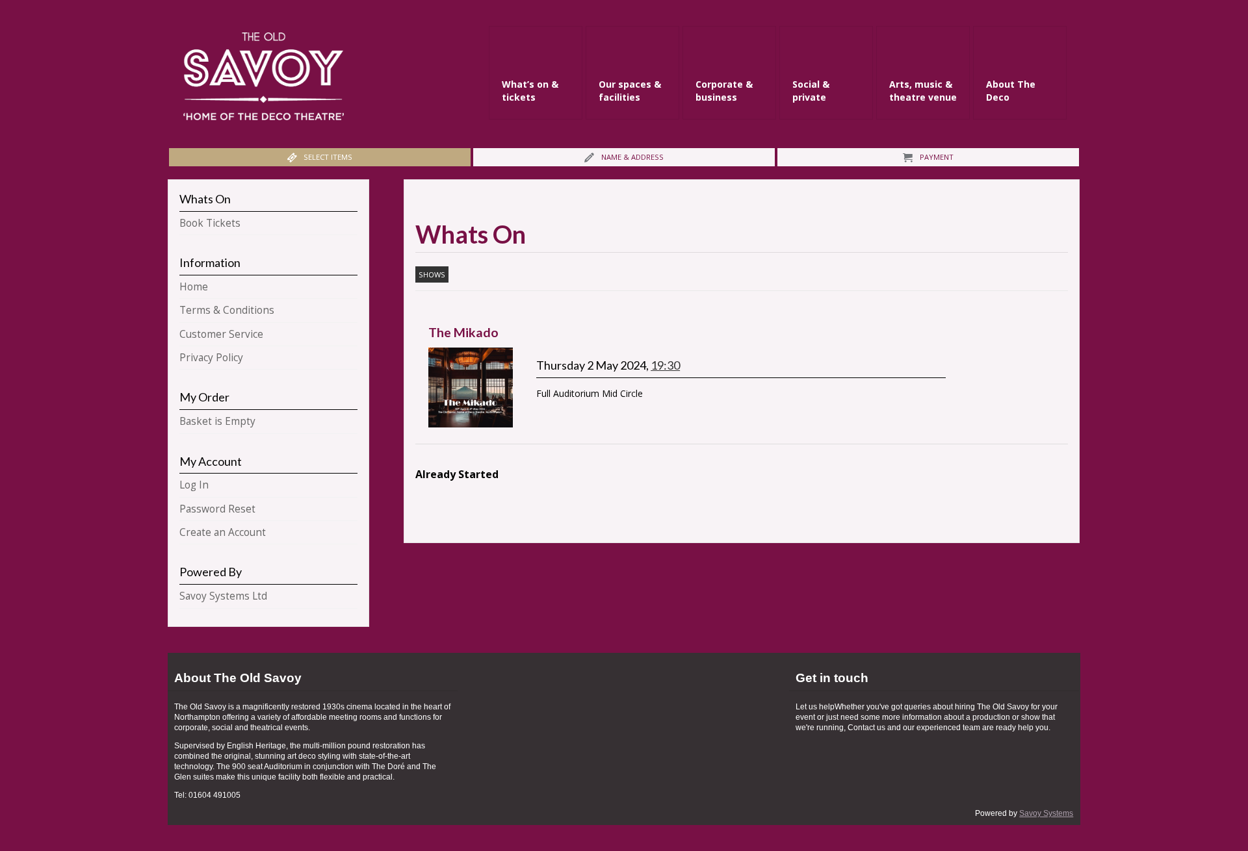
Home (193, 287)
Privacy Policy (211, 357)
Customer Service (221, 334)
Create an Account (222, 532)
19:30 (665, 365)
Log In (194, 485)
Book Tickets (209, 223)
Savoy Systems (1046, 813)
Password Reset (217, 509)
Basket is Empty (217, 421)
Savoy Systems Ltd (223, 596)
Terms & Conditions (226, 310)
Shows (432, 274)
